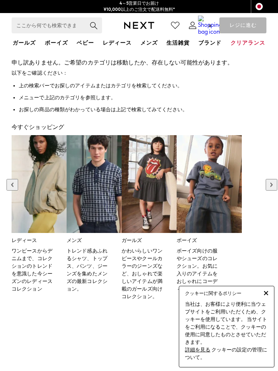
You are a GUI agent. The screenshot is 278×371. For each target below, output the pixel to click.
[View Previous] (12, 185)
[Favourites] (175, 25)
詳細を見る (197, 350)
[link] (193, 25)
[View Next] (271, 185)
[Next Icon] (139, 25)
